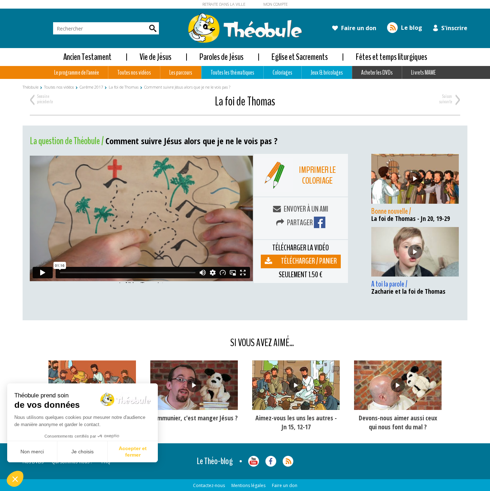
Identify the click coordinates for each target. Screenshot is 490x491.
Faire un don (358, 28)
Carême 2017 (91, 87)
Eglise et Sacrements (300, 57)
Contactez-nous (209, 485)
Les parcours (180, 72)
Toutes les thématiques (232, 72)
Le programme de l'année (76, 72)
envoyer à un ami (305, 209)
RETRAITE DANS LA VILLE (223, 4)
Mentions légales (248, 485)
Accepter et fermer (133, 451)
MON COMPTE (275, 4)
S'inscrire (453, 28)
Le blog (411, 28)
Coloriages (282, 72)
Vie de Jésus (155, 57)
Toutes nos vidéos (134, 72)
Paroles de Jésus (221, 57)
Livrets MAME (423, 72)
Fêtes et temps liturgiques (391, 57)
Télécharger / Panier (309, 261)
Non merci (32, 451)
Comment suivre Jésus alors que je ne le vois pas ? (187, 87)
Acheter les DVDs (377, 72)
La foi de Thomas (123, 87)
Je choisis (82, 451)
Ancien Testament (87, 57)
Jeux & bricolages (327, 72)
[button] (15, 478)
